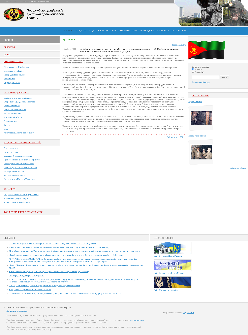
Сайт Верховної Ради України (168, 256)
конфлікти (163, 31)
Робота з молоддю (12, 113)
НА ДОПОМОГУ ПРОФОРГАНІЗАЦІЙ (22, 143)
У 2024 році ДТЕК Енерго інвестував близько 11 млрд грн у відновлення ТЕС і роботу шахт (52, 243)
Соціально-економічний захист (18, 98)
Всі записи (172, 137)
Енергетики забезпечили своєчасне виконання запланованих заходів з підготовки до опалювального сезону (59, 247)
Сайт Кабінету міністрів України (169, 273)
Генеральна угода (12, 148)
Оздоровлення (10, 121)
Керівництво (9, 79)
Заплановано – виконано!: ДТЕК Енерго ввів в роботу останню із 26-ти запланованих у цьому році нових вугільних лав (65, 293)
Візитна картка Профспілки (16, 67)
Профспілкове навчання (15, 109)
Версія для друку (179, 45)
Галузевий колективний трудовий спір (21, 194)
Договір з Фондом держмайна (18, 156)
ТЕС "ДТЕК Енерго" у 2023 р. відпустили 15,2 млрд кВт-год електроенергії (44, 285)
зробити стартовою (28, 1)
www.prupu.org (137, 320)
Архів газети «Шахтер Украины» (19, 179)
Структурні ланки (12, 82)
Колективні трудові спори (16, 198)
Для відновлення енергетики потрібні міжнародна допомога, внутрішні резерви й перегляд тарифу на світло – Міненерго (66, 255)
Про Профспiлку (13, 61)
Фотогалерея (179, 31)
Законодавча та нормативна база (19, 163)
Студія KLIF (188, 312)
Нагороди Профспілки (14, 75)
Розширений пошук (201, 82)
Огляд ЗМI (9, 47)
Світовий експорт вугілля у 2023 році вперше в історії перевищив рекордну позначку (49, 271)
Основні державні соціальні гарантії (20, 167)
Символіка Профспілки (14, 71)
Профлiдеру (147, 31)
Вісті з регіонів (107, 31)
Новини (67, 31)
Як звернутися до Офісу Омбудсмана (26, 275)
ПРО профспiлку (128, 31)
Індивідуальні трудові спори (17, 202)
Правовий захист (12, 105)
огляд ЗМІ (80, 31)
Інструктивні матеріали (15, 175)
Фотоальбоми (200, 95)
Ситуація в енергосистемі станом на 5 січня (30, 289)
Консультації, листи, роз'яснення (19, 133)
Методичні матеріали (14, 171)
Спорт (6, 129)
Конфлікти (10, 189)
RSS (181, 137)
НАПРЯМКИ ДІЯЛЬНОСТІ (16, 92)
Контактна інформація (16, 311)
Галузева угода (11, 152)
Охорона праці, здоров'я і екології (19, 102)
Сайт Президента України (166, 290)
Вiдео (7, 54)
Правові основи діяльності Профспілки (22, 160)
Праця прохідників (197, 136)
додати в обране (44, 1)
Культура (8, 125)
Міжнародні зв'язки (13, 117)
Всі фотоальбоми (238, 168)
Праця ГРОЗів (195, 101)
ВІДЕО (92, 31)
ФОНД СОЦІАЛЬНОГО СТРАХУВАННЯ (23, 212)
